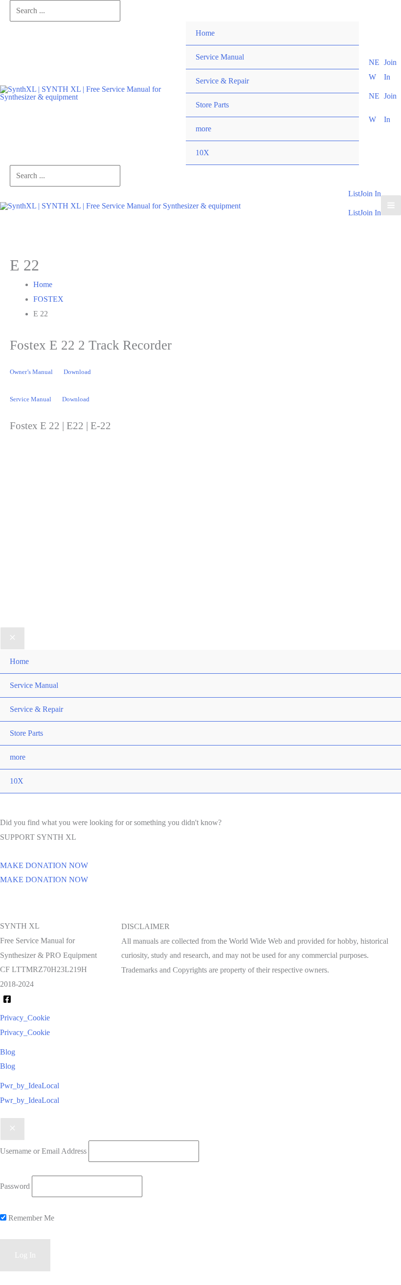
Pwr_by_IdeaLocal (29, 1100)
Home (205, 33)
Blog (7, 1066)
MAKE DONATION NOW (44, 879)
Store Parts (212, 105)
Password (15, 1186)
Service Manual (220, 57)
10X (202, 152)
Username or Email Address (43, 1151)
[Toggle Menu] (341, 117)
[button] (376, 69)
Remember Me (30, 1218)
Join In (370, 212)
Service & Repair (222, 81)
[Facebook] (7, 999)
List (354, 212)
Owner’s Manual (31, 372)
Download (77, 372)
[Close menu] (12, 638)
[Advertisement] (200, 545)
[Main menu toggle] (391, 205)
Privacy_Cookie (25, 1032)
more (203, 128)
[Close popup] (12, 1129)
